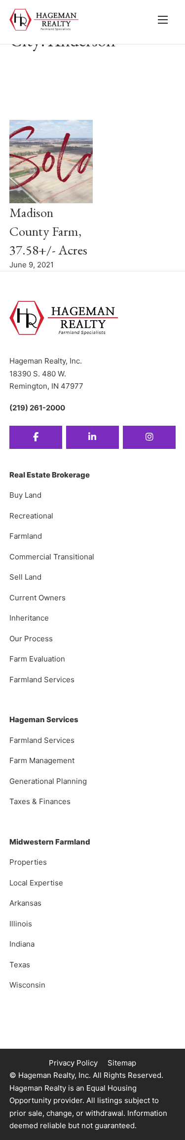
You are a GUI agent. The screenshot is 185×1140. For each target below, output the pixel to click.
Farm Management (41, 760)
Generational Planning (48, 781)
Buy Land (25, 495)
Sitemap (122, 1062)
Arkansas (25, 903)
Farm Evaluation (37, 658)
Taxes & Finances (40, 801)
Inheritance (29, 618)
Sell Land (25, 577)
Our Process (31, 638)
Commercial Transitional (51, 556)
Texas (19, 964)
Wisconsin (27, 985)
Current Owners (37, 597)
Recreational (31, 515)
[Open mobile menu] (163, 20)
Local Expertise (36, 882)
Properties (28, 862)
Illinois (20, 923)
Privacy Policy (73, 1062)
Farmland (25, 536)
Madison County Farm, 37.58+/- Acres (48, 231)
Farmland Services (41, 679)
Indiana (22, 944)
